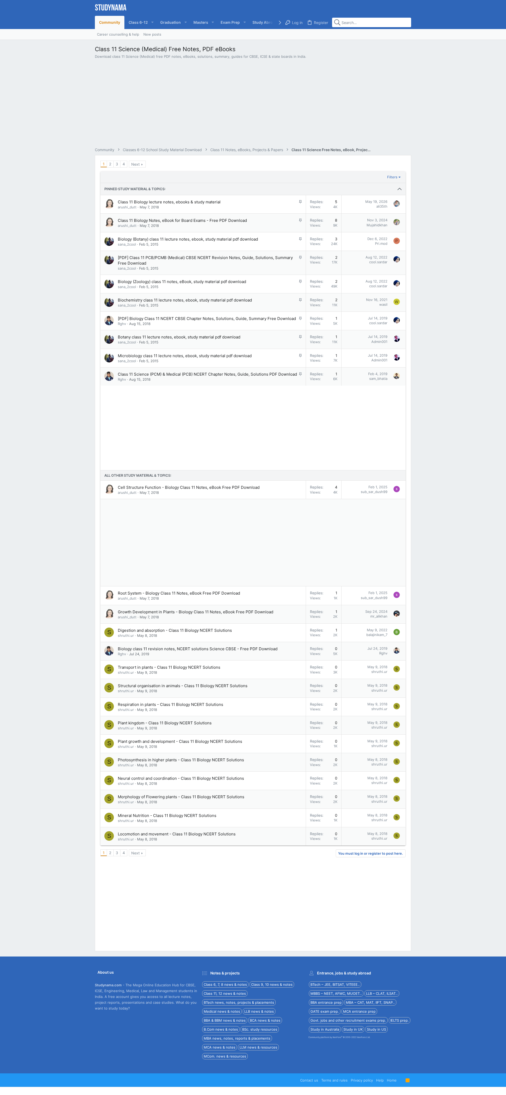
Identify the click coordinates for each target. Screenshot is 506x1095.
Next (135, 164)
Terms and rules (334, 1080)
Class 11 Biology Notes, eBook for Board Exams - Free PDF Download (182, 220)
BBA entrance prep (326, 1002)
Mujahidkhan (377, 225)
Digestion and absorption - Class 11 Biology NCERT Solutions (175, 630)
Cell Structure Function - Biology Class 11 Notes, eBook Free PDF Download (189, 487)
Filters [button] (392, 177)
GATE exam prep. (324, 1011)
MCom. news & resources (225, 1056)
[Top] (401, 1080)
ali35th (381, 206)
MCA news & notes (219, 1047)
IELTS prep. (399, 1020)
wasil (383, 304)
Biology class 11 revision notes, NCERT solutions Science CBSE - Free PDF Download (198, 648)
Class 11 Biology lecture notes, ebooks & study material (169, 201)
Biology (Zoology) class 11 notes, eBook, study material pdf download (182, 281)
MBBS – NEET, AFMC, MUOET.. (336, 993)
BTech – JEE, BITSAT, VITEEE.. (335, 984)
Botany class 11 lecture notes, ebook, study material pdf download (179, 337)
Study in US (376, 1029)
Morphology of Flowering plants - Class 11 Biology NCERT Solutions (181, 796)
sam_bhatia (378, 378)
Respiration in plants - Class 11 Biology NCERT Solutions (170, 704)
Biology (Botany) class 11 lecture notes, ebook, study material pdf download (188, 239)
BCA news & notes (265, 1020)
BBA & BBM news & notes (225, 1020)
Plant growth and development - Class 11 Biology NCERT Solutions (180, 741)
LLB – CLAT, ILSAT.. (382, 993)
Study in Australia (324, 1029)
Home (392, 1080)
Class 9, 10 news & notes (272, 984)
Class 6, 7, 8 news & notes (225, 984)
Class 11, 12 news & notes (225, 993)
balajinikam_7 (376, 635)
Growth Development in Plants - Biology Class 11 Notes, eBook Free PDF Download (195, 611)
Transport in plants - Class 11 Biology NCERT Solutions (169, 667)
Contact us (309, 1080)
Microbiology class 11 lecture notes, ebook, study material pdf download (185, 355)
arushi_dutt (127, 207)
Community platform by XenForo (339, 1037)
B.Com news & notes (221, 1029)
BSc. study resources (259, 1029)
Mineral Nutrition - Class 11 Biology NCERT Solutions (167, 815)
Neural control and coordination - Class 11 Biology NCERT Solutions (181, 778)
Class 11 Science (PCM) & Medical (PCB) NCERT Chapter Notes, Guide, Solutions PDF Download (207, 374)
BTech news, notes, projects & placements (239, 1002)
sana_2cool (127, 244)
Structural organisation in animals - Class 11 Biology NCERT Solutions (182, 685)
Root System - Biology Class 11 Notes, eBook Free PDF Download (179, 593)
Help (380, 1080)
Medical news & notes (222, 1011)
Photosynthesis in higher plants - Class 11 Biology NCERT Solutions (181, 759)
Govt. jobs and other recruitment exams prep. (348, 1020)
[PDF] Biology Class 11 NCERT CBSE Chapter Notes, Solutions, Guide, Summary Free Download (207, 318)
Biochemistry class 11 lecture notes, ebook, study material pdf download (185, 300)
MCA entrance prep (359, 1011)
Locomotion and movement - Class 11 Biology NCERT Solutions (177, 833)
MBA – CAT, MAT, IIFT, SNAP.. (370, 1002)
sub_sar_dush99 (374, 492)
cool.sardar (378, 262)
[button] (140, 22)
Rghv (122, 324)
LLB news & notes (259, 1011)
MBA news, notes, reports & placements (237, 1038)
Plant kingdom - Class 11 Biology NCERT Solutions (165, 722)
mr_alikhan (378, 616)
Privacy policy (362, 1080)
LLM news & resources (258, 1047)
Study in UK (353, 1029)
